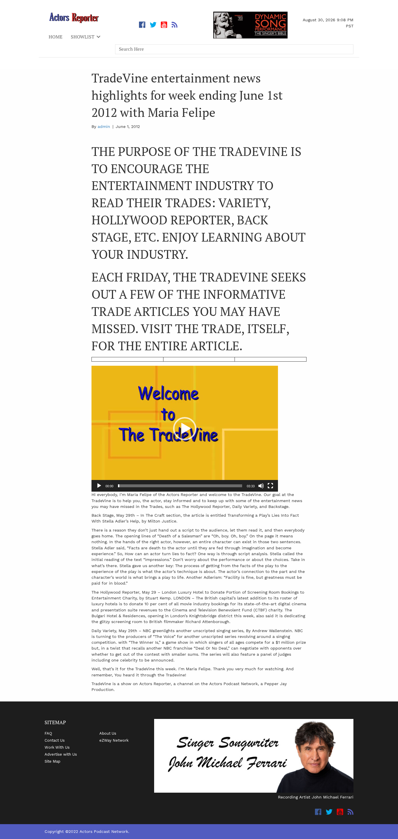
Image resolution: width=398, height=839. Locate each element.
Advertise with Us (61, 754)
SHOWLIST (82, 37)
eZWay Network (113, 740)
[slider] (180, 485)
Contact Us (55, 740)
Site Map (52, 761)
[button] (184, 428)
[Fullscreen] (270, 486)
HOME (55, 37)
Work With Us (57, 747)
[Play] (99, 486)
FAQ (48, 733)
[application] (184, 429)
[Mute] (261, 486)
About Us (107, 733)
